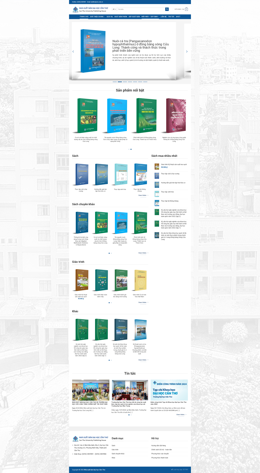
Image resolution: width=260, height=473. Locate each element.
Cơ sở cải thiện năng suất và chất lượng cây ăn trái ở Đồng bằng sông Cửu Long (127, 139)
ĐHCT (178, 17)
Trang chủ (84, 17)
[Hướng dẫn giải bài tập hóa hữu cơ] (100, 174)
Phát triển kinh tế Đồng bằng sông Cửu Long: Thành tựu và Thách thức (139, 240)
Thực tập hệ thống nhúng (139, 190)
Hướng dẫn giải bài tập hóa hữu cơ (100, 190)
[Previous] (73, 51)
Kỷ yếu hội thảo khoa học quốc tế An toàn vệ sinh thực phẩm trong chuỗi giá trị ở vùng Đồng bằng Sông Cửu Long (120, 349)
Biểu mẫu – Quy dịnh (150, 17)
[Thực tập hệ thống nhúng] (139, 174)
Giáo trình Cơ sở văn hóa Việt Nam (139, 296)
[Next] (186, 51)
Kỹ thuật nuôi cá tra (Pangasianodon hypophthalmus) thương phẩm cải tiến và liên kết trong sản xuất (140, 349)
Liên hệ (163, 17)
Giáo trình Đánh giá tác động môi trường (120, 296)
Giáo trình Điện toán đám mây (100, 296)
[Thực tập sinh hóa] (120, 174)
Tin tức (171, 17)
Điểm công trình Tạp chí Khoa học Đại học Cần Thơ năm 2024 (168, 403)
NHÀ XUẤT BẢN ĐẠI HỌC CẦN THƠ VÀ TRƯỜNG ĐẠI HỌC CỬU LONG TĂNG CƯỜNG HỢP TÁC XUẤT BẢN (89, 403)
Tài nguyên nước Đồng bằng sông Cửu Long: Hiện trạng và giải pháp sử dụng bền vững (157, 139)
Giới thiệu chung (97, 17)
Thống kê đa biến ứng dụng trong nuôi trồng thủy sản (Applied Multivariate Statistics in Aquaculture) (98, 140)
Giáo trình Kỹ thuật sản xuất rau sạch (81, 296)
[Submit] (167, 9)
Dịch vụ (110, 17)
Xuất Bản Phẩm (120, 17)
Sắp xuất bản (134, 17)
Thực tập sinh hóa (120, 189)
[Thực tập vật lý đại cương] (81, 174)
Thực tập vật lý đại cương (81, 190)
